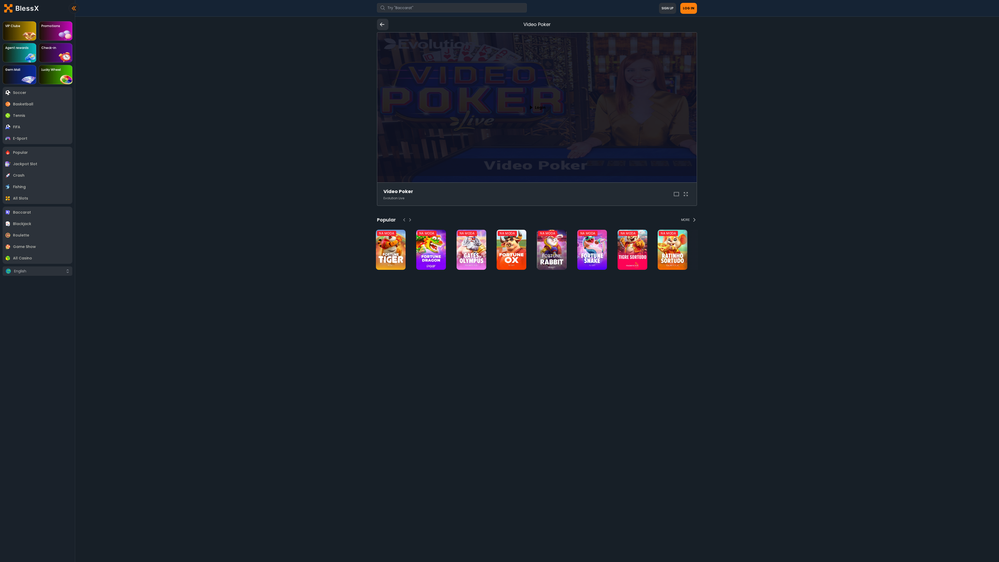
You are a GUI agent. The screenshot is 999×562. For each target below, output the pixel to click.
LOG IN (688, 8)
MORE (685, 220)
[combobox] (452, 7)
